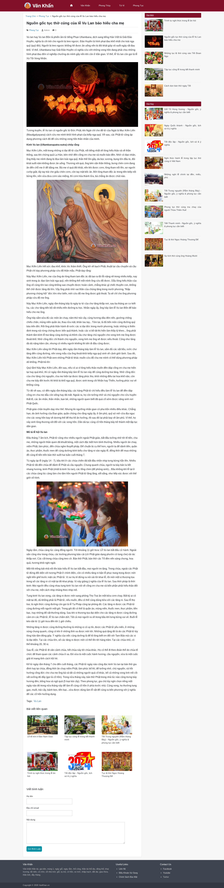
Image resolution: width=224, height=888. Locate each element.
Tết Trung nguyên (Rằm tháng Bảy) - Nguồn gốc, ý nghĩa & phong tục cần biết (182, 194)
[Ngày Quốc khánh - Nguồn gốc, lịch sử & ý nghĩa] (154, 130)
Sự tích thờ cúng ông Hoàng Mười (180, 256)
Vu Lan (37, 701)
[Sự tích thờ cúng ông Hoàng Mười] (154, 260)
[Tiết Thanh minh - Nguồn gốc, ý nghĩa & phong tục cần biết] (154, 227)
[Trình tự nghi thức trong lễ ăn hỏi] (154, 25)
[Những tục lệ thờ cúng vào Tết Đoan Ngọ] (154, 57)
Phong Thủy (104, 5)
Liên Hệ (122, 869)
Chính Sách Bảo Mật (128, 877)
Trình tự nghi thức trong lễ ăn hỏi (180, 20)
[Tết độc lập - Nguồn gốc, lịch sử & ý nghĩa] (154, 146)
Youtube (166, 873)
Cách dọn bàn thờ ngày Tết (177, 86)
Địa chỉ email (33, 808)
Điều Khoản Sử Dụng (128, 873)
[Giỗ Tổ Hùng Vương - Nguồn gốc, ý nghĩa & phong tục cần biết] (154, 113)
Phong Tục (138, 5)
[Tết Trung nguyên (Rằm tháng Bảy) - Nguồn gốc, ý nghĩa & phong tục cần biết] (154, 195)
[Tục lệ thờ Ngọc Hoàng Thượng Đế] (154, 244)
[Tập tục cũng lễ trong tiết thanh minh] (154, 74)
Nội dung (31, 820)
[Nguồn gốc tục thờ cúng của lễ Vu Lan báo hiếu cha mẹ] (154, 41)
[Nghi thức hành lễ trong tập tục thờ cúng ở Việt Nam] (154, 162)
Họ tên (30, 796)
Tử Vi (121, 5)
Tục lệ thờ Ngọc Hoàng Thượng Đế (181, 239)
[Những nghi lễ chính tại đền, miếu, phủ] (154, 179)
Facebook (167, 869)
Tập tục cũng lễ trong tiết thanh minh (182, 69)
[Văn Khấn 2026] (42, 5)
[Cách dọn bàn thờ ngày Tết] (154, 90)
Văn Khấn (85, 5)
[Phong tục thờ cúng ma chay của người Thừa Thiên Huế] (154, 211)
